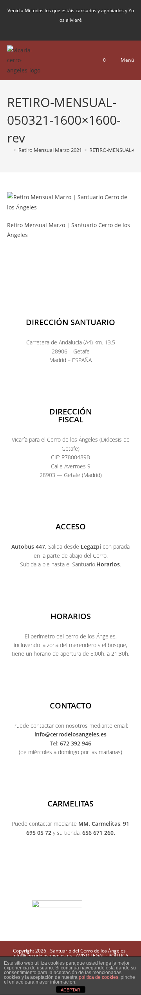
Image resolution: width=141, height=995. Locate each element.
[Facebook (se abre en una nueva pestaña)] (52, 28)
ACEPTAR (70, 990)
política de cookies (98, 977)
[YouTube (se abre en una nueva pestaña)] (79, 28)
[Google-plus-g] (86, 886)
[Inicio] (9, 150)
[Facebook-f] (23, 886)
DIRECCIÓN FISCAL (70, 415)
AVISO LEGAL (90, 955)
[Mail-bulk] (102, 886)
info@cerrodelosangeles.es (70, 734)
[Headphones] (117, 886)
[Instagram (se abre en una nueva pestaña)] (65, 28)
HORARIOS (71, 616)
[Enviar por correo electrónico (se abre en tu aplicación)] (90, 28)
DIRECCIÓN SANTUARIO (70, 322)
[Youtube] (70, 886)
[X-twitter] (39, 886)
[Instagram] (55, 886)
